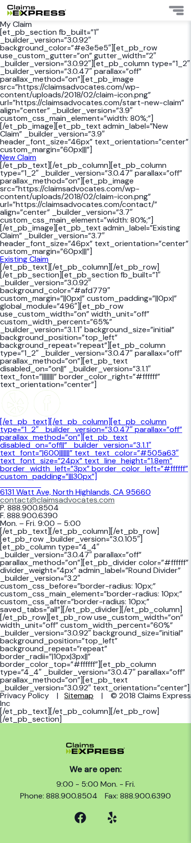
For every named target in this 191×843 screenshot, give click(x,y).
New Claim (18, 157)
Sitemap (79, 695)
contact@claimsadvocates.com (57, 500)
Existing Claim (24, 259)
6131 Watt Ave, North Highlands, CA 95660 (75, 488)
